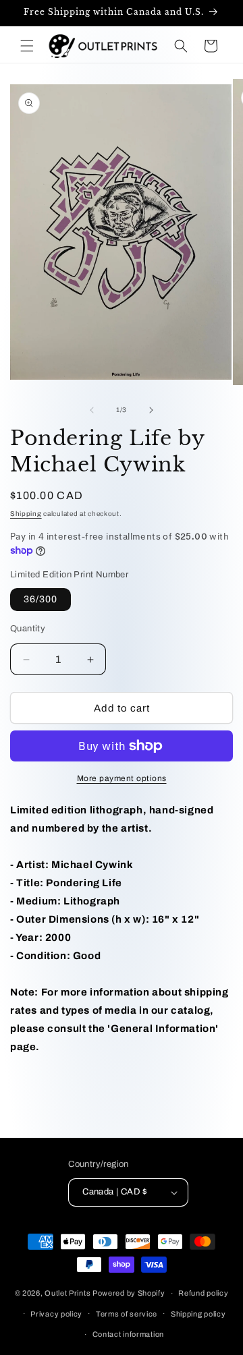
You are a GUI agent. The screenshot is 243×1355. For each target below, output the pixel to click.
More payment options (122, 778)
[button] (27, 46)
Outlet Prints (67, 1293)
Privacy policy (56, 1314)
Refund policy (203, 1293)
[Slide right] (151, 410)
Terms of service (126, 1314)
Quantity (27, 628)
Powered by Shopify (128, 1293)
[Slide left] (92, 410)
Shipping (26, 513)
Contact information (128, 1334)
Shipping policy (198, 1314)
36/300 (40, 599)
